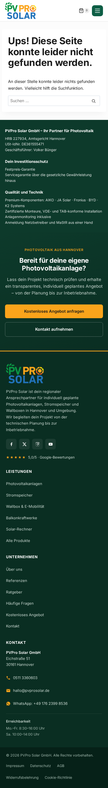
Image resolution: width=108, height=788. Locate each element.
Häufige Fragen (20, 603)
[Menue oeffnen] (97, 10)
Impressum (15, 766)
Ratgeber (14, 592)
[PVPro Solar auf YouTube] (50, 444)
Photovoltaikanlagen (24, 483)
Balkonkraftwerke (21, 518)
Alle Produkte (18, 540)
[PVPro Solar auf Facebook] (11, 444)
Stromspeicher (19, 495)
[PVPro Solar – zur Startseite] (54, 373)
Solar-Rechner (19, 529)
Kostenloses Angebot (25, 614)
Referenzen (16, 580)
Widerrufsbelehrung (22, 777)
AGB (60, 766)
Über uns (14, 569)
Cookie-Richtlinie (58, 777)
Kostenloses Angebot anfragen (54, 311)
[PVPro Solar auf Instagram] (37, 444)
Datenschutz (40, 766)
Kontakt (12, 626)
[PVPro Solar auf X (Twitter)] (24, 444)
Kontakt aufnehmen (54, 329)
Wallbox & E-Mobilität (25, 506)
